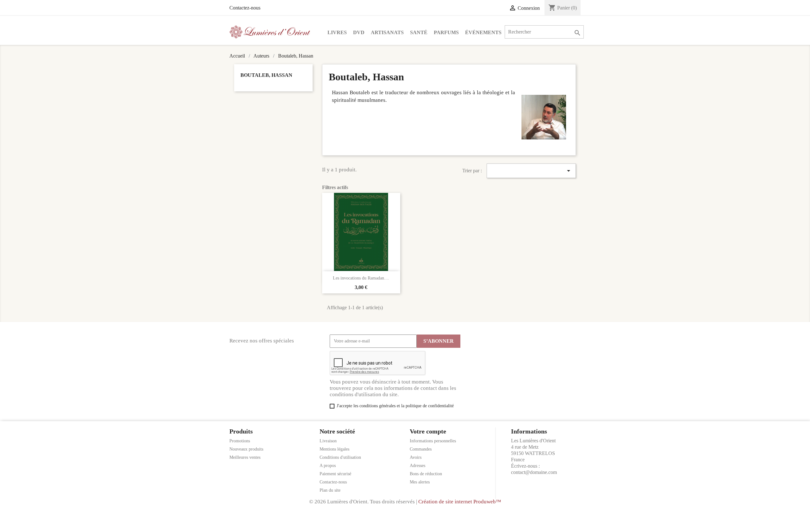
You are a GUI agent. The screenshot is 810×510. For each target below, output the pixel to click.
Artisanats (387, 32)
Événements (483, 32)
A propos (328, 465)
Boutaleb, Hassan (266, 75)
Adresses (417, 465)
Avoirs (415, 457)
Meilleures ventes (244, 457)
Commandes (421, 449)
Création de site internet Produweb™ (459, 502)
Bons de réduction (426, 473)
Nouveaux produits (246, 449)
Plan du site (330, 490)
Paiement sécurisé (335, 473)
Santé (418, 32)
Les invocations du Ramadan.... (361, 278)
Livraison (328, 441)
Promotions (239, 441)
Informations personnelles (433, 441)
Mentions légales (334, 449)
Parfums (446, 32)
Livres (337, 32)
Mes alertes (420, 482)
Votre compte (428, 431)
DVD (358, 32)
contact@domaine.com (534, 472)
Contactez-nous (244, 7)
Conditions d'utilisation (340, 457)
